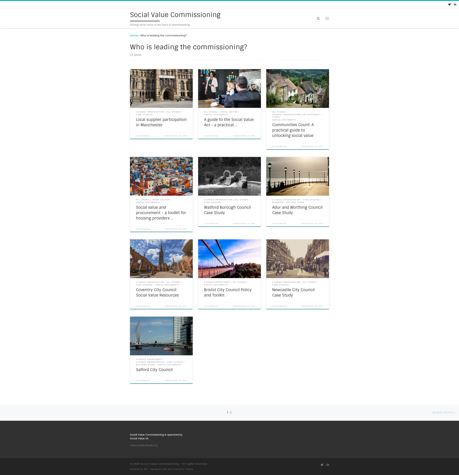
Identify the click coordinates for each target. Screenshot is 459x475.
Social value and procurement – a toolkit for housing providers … (161, 213)
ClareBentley (144, 136)
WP (145, 469)
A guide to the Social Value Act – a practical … (229, 122)
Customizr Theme (182, 469)
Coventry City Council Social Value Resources (157, 292)
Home (134, 35)
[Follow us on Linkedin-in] (455, 4)
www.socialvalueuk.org (143, 445)
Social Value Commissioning (159, 464)
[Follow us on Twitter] (449, 4)
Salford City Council (154, 369)
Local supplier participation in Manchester (161, 122)
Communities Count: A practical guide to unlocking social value (293, 130)
